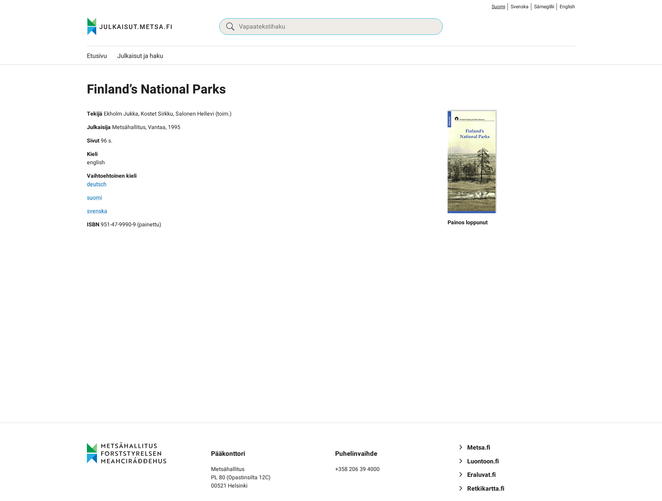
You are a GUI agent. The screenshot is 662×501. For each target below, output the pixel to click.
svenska (97, 211)
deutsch (97, 184)
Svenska (520, 6)
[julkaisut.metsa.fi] (126, 453)
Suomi (498, 6)
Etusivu (97, 56)
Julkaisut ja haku (140, 56)
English (567, 6)
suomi (94, 198)
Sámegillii (544, 6)
